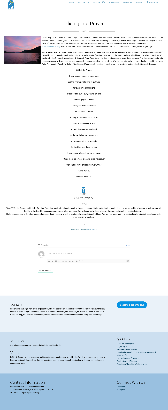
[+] (83, 261)
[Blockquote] (69, 261)
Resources (127, 2)
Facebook (121, 387)
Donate (139, 2)
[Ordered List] (63, 261)
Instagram (121, 390)
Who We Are (83, 2)
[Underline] (56, 261)
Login (127, 245)
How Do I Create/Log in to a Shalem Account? (136, 352)
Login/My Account (125, 346)
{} (80, 261)
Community (114, 2)
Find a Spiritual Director (127, 361)
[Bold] (49, 261)
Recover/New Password (127, 349)
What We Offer (99, 2)
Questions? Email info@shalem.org (132, 364)
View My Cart (122, 355)
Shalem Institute (91, 230)
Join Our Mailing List (126, 343)
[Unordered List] (66, 261)
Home (71, 2)
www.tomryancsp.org (51, 46)
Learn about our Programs (128, 358)
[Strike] (59, 261)
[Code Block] (73, 261)
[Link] (76, 261)
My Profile (153, 2)
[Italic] (52, 261)
